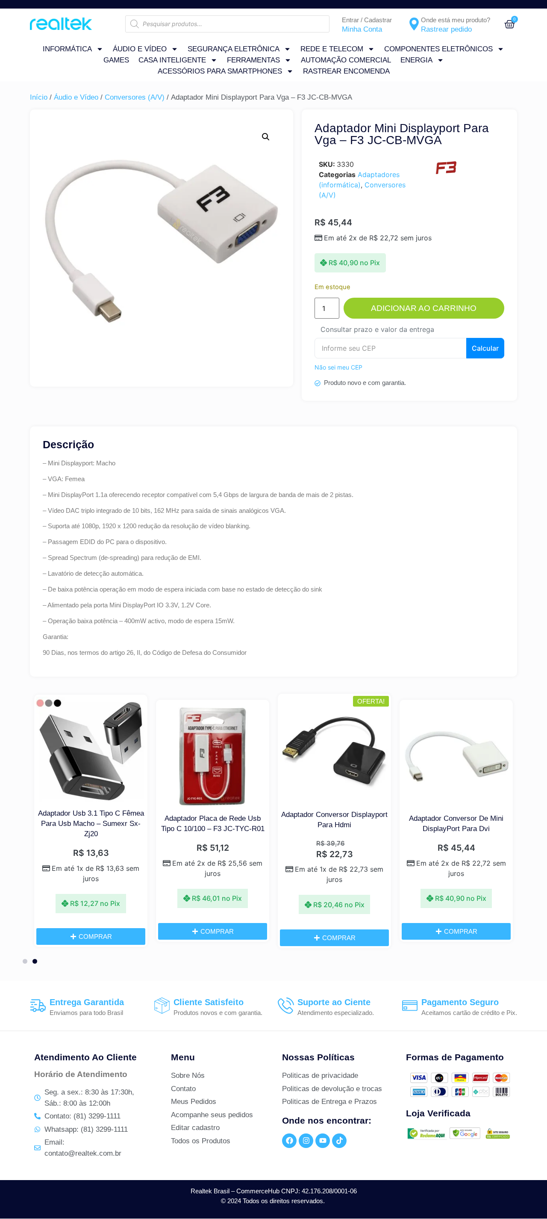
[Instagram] (306, 1140)
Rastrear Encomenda (346, 71)
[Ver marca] (445, 173)
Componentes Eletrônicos (438, 49)
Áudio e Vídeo (140, 49)
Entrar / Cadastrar (367, 20)
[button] (266, 137)
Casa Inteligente (172, 60)
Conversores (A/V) (135, 97)
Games (116, 60)
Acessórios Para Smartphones (220, 71)
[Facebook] (289, 1140)
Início (38, 97)
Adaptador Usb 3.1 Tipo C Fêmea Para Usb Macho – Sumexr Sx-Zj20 (91, 823)
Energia (416, 60)
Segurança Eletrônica (233, 49)
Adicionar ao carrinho (423, 308)
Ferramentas (253, 60)
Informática (67, 49)
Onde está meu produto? (455, 20)
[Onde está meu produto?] (414, 24)
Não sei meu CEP (338, 367)
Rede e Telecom (331, 49)
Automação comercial (346, 60)
